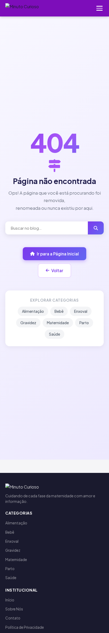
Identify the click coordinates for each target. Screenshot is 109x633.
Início (9, 600)
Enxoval (80, 311)
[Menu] (99, 8)
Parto (84, 322)
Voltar (57, 270)
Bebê (58, 311)
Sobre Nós (14, 609)
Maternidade (58, 322)
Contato (12, 618)
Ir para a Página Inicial (58, 253)
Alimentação (33, 311)
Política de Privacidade (24, 627)
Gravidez (28, 322)
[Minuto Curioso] (22, 8)
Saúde (54, 334)
